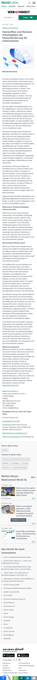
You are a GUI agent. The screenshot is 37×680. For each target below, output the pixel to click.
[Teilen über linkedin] (28, 678)
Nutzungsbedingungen (26, 665)
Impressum (6, 663)
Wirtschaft (7, 638)
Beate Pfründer (9, 603)
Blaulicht (12, 6)
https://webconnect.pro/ (10, 385)
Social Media (23, 673)
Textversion (22, 670)
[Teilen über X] (9, 678)
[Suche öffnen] (29, 3)
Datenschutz (7, 670)
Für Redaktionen (24, 663)
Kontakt (5, 665)
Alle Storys (8, 17)
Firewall (25, 463)
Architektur (15, 463)
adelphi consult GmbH (11, 592)
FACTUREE (8, 595)
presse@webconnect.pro (11, 421)
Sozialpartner (8, 628)
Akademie (6, 668)
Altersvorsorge (9, 617)
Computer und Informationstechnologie (16, 459)
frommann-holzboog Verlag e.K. (15, 599)
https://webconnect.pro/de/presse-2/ (14, 433)
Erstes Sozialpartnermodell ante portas (17, 557)
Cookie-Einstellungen (10, 673)
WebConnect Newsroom (11, 437)
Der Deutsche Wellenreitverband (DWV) (18, 588)
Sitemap (5, 675)
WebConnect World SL (10, 28)
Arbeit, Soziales (9, 631)
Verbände (7, 620)
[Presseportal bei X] (15, 660)
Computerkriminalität (19, 468)
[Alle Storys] (18, 13)
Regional (21, 6)
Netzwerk (5, 468)
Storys (3, 6)
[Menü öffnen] (34, 3)
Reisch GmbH (8, 610)
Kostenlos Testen (18, 520)
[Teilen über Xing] (22, 678)
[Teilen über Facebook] (3, 678)
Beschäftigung (9, 635)
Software (5, 463)
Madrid (4, 450)
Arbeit (6, 613)
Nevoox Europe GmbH (11, 585)
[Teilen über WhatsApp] (15, 678)
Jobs (20, 668)
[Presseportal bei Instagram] (18, 660)
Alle (33, 477)
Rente (6, 624)
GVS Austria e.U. (9, 606)
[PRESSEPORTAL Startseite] (10, 3)
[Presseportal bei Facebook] (13, 660)
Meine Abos (31, 6)
